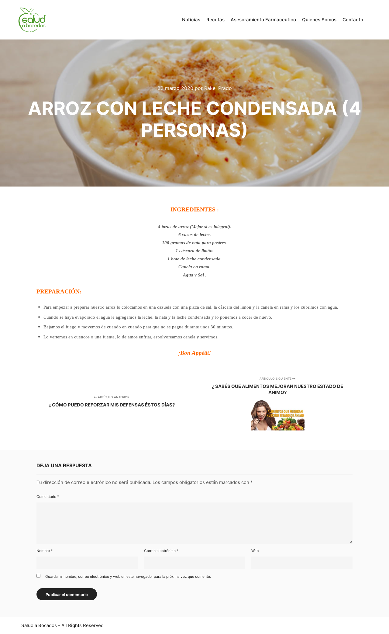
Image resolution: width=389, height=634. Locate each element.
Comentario (47, 496)
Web (255, 550)
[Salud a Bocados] (32, 19)
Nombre (44, 550)
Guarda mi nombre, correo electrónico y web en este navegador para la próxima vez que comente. (128, 576)
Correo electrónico (161, 550)
